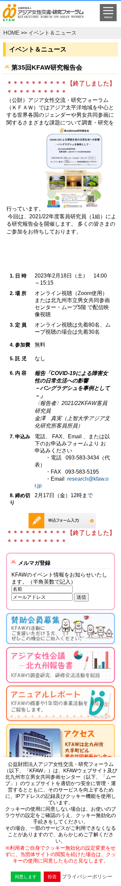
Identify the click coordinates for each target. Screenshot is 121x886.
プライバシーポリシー (87, 876)
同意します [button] (26, 876)
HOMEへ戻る (47, 15)
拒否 (52, 876)
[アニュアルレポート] (60, 705)
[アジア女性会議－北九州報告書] (60, 666)
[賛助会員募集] (60, 630)
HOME (11, 33)
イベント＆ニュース (52, 33)
